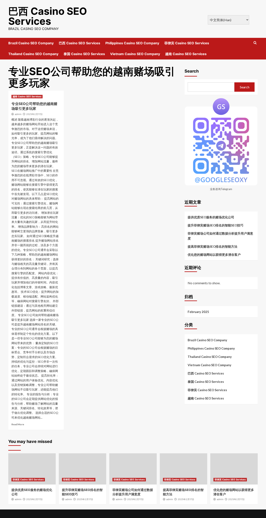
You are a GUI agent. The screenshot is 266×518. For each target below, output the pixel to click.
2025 (34, 114)
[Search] (255, 43)
